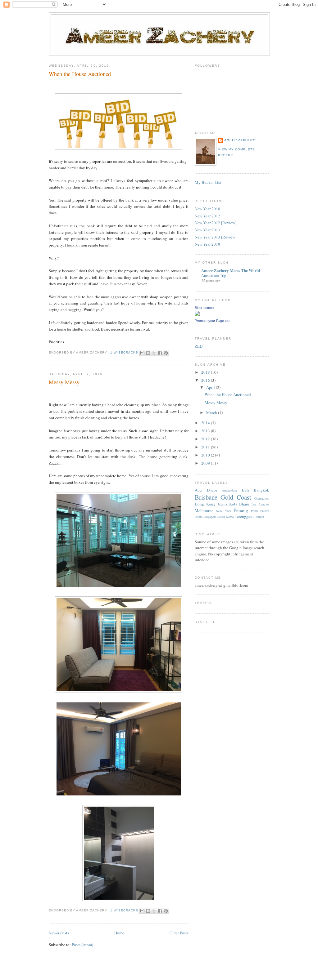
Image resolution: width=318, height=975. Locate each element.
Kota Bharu (239, 504)
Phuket (264, 511)
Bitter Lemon (204, 307)
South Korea (225, 516)
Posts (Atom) (82, 944)
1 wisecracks (124, 352)
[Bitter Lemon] (197, 314)
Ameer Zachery (239, 140)
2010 (206, 455)
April (211, 387)
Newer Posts (59, 933)
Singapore (209, 516)
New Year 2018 (207, 244)
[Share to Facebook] (160, 353)
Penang (241, 510)
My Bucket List (208, 182)
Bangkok (261, 490)
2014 (206, 422)
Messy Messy (64, 382)
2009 (206, 463)
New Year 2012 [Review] (215, 222)
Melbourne (204, 510)
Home (119, 933)
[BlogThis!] (148, 353)
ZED (198, 346)
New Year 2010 (207, 208)
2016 (206, 380)
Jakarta (222, 504)
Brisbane (206, 497)
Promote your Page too (212, 321)
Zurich (260, 516)
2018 (206, 372)
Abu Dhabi (206, 490)
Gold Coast (235, 497)
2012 (206, 439)
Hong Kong (205, 504)
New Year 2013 (207, 230)
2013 (206, 431)
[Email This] (142, 353)
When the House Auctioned (80, 74)
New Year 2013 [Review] (215, 237)
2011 (206, 447)
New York (223, 511)
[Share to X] (154, 353)
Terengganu (245, 516)
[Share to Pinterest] (166, 353)
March (212, 412)
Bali (245, 490)
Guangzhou (261, 498)
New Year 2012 (207, 216)
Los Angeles (260, 504)
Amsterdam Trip (213, 275)
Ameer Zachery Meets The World (230, 270)
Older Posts (179, 933)
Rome (198, 516)
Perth (254, 511)
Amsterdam (229, 490)
